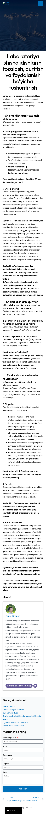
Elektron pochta (10, 738)
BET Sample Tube (10, 713)
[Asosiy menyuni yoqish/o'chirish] (40, 3)
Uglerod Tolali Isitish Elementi (15, 722)
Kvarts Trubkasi (9, 706)
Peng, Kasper (12, 616)
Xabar (5, 772)
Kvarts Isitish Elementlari (13, 726)
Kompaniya (7, 755)
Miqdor (6, 764)
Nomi (5, 746)
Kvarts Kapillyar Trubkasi (13, 709)
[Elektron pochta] (35, 686)
